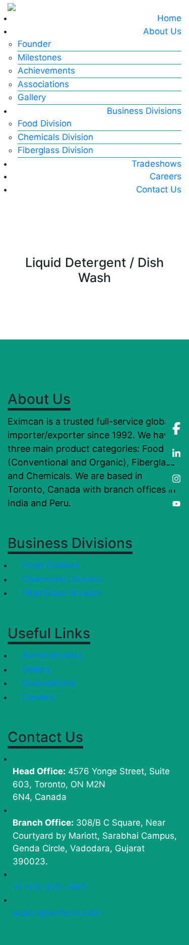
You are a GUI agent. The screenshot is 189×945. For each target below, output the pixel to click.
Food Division (45, 123)
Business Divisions (144, 111)
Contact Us (158, 189)
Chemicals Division (55, 137)
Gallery (32, 97)
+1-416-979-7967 (50, 887)
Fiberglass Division (55, 150)
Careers (165, 176)
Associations (43, 84)
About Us (162, 31)
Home (169, 18)
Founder (34, 44)
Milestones (39, 57)
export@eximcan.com (56, 913)
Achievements (46, 70)
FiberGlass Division (60, 592)
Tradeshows (156, 164)
